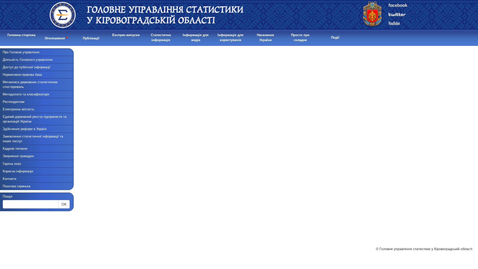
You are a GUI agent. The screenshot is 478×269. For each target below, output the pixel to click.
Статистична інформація (161, 37)
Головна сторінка (21, 35)
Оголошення (56, 37)
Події (335, 37)
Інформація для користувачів (230, 37)
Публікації (91, 38)
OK (63, 204)
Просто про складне (300, 37)
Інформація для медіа (196, 37)
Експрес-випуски (126, 35)
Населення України (265, 37)
